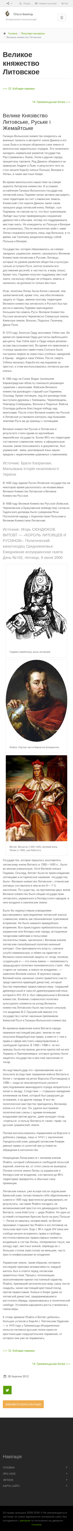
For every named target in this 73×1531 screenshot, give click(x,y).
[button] (36, 605)
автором (25, 1520)
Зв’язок (8, 1480)
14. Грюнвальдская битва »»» (51, 102)
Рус (66, 3)
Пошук (26, 3)
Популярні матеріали (33, 33)
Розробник (37, 1524)
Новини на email (48, 3)
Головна (12, 33)
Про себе (9, 1473)
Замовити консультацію (23, 1404)
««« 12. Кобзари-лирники (19, 88)
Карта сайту (11, 1486)
